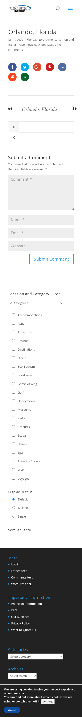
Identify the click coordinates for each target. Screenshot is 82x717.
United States (47, 45)
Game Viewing (27, 384)
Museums (24, 410)
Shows (22, 444)
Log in (15, 564)
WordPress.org (21, 584)
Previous (13, 137)
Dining (22, 358)
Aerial (21, 324)
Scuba (22, 435)
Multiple (23, 508)
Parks (21, 418)
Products (24, 427)
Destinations (26, 349)
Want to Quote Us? (24, 630)
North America (48, 40)
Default (23, 499)
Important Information (26, 604)
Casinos (23, 341)
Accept (12, 710)
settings (48, 702)
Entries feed (19, 571)
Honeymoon (26, 401)
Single (22, 516)
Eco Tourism (26, 367)
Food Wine (25, 375)
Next (13, 127)
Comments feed (22, 577)
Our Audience (20, 617)
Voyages (23, 478)
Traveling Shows (29, 461)
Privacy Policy (20, 623)
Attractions (25, 332)
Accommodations (30, 315)
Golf (20, 392)
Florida (31, 40)
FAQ (14, 610)
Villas (21, 470)
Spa (20, 453)
